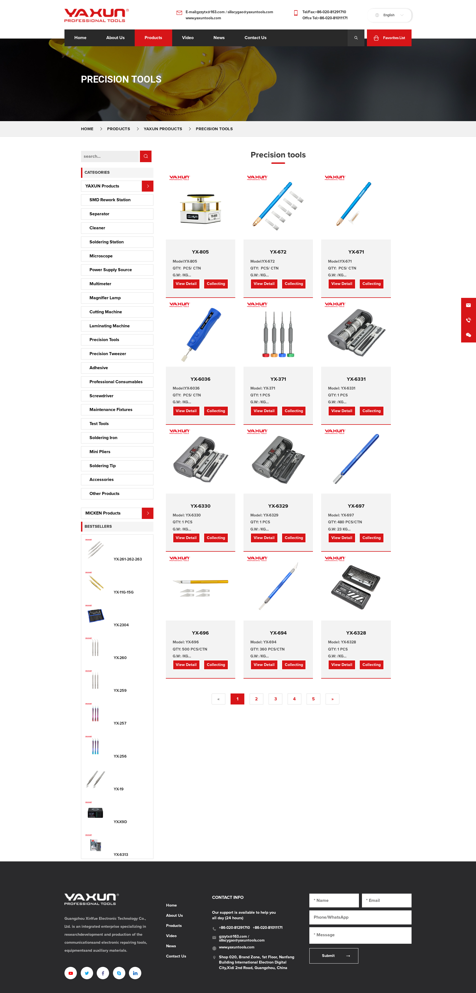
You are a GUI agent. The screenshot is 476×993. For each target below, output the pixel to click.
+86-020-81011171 (268, 928)
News (171, 946)
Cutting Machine (106, 312)
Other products (105, 493)
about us (115, 38)
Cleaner (97, 228)
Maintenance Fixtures (111, 409)
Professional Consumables (116, 382)
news (219, 38)
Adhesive (99, 368)
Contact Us (176, 956)
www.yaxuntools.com (203, 18)
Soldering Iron (103, 438)
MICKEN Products (103, 513)
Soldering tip (103, 466)
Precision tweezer (108, 354)
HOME (87, 129)
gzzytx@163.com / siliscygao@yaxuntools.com (242, 938)
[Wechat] (468, 335)
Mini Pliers (100, 452)
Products (153, 38)
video (188, 38)
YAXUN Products (163, 129)
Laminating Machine (110, 326)
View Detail (186, 284)
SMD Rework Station (110, 200)
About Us (174, 916)
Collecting (216, 284)
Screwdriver (101, 396)
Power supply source (111, 270)
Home (80, 38)
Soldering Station (107, 242)
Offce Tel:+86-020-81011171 (325, 18)
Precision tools (214, 129)
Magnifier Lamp (105, 298)
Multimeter (100, 284)
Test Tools (99, 423)
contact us (256, 38)
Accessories (102, 479)
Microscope (101, 256)
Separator (99, 214)
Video (171, 936)
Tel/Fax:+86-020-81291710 (324, 12)
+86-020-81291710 (234, 928)
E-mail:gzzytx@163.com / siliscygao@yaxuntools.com (229, 12)
